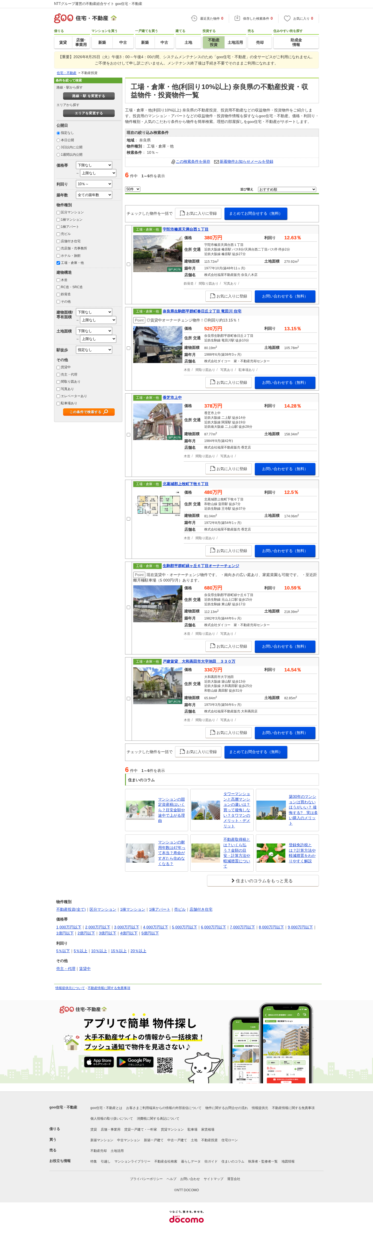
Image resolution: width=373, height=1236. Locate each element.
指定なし (67, 133)
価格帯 (62, 165)
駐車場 (192, 1129)
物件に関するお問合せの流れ (226, 1108)
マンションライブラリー (132, 1161)
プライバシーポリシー (146, 1179)
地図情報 (288, 1161)
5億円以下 (150, 933)
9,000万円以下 (300, 927)
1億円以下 (65, 933)
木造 (64, 280)
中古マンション (128, 1140)
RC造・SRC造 (72, 287)
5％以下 (63, 951)
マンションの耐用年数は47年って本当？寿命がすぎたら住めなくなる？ (171, 853)
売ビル (66, 234)
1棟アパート (70, 227)
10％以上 (99, 951)
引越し (106, 1161)
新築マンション (101, 1140)
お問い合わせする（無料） (285, 296)
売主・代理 (69, 374)
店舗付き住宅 (71, 241)
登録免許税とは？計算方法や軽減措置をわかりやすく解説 (302, 853)
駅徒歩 (62, 350)
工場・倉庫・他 (72, 263)
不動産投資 (209, 1140)
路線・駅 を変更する (88, 96)
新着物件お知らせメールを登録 (246, 161)
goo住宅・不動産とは (106, 1108)
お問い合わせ (190, 1179)
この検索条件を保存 (193, 161)
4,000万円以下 (155, 927)
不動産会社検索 (165, 1161)
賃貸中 (66, 367)
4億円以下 (129, 933)
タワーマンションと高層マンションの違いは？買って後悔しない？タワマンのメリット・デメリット (236, 810)
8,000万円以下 (271, 927)
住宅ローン (229, 1140)
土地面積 (64, 331)
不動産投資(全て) (71, 909)
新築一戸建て (154, 1140)
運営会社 (233, 1179)
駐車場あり (69, 403)
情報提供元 (260, 1108)
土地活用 (117, 1151)
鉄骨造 (66, 294)
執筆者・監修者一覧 (263, 1161)
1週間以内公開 (71, 155)
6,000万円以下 (213, 927)
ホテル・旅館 (71, 256)
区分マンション (72, 212)
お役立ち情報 (60, 1161)
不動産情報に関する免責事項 (109, 988)
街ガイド (211, 1161)
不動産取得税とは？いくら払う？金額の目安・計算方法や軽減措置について (236, 852)
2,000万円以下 (97, 927)
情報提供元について (70, 988)
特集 (93, 1161)
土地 (194, 1140)
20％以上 (138, 951)
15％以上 (119, 951)
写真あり (67, 389)
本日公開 (67, 140)
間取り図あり (71, 382)
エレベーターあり (74, 396)
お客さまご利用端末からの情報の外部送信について (164, 1108)
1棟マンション (71, 220)
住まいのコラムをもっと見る (264, 880)
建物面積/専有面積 (65, 314)
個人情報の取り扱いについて (111, 1118)
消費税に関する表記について (158, 1118)
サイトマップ (213, 1179)
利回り (62, 184)
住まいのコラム (232, 1161)
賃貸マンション (172, 1129)
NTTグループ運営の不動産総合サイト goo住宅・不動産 (98, 4)
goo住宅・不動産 (63, 1107)
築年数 (62, 195)
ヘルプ (171, 1179)
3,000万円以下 (126, 927)
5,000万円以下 (184, 927)
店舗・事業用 (110, 1129)
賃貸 (93, 1129)
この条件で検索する (86, 412)
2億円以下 (86, 933)
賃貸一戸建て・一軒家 (140, 1129)
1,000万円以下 (68, 927)
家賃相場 (207, 1129)
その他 (66, 301)
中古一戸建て (177, 1140)
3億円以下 (107, 933)
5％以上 (80, 951)
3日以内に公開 (71, 147)
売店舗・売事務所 (74, 248)
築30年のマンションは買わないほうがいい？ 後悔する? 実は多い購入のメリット (303, 809)
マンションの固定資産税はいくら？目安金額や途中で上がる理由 (171, 810)
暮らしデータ (191, 1161)
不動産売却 (98, 1151)
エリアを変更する (89, 113)
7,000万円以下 (242, 927)
